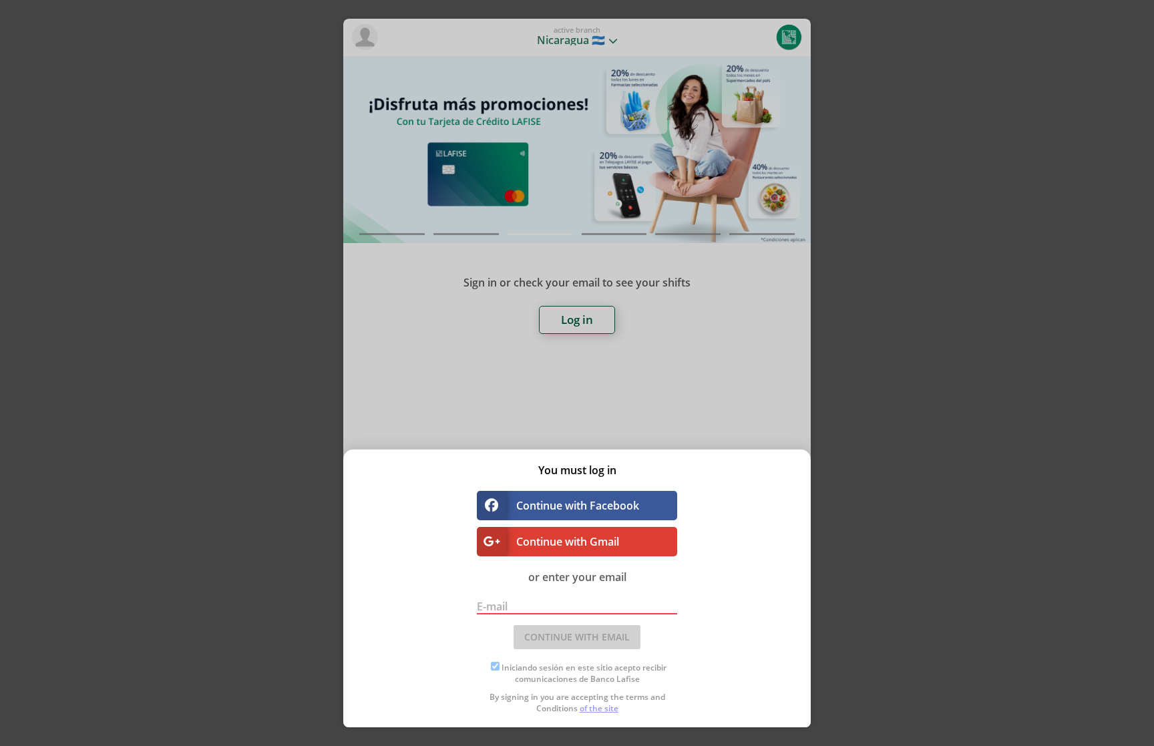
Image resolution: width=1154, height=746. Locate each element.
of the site (599, 708)
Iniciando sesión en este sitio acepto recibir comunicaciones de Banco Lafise (584, 673)
